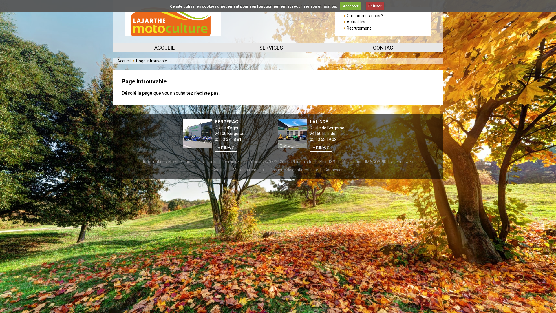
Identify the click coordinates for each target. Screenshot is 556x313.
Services (271, 48)
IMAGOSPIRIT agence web (389, 161)
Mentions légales (248, 170)
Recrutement (359, 28)
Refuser (374, 6)
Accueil (164, 48)
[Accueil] (173, 21)
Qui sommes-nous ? (365, 15)
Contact (384, 48)
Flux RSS (327, 161)
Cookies (219, 170)
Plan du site (301, 161)
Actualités (356, 21)
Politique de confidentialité (294, 170)
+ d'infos (226, 147)
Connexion (334, 170)
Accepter (350, 6)
